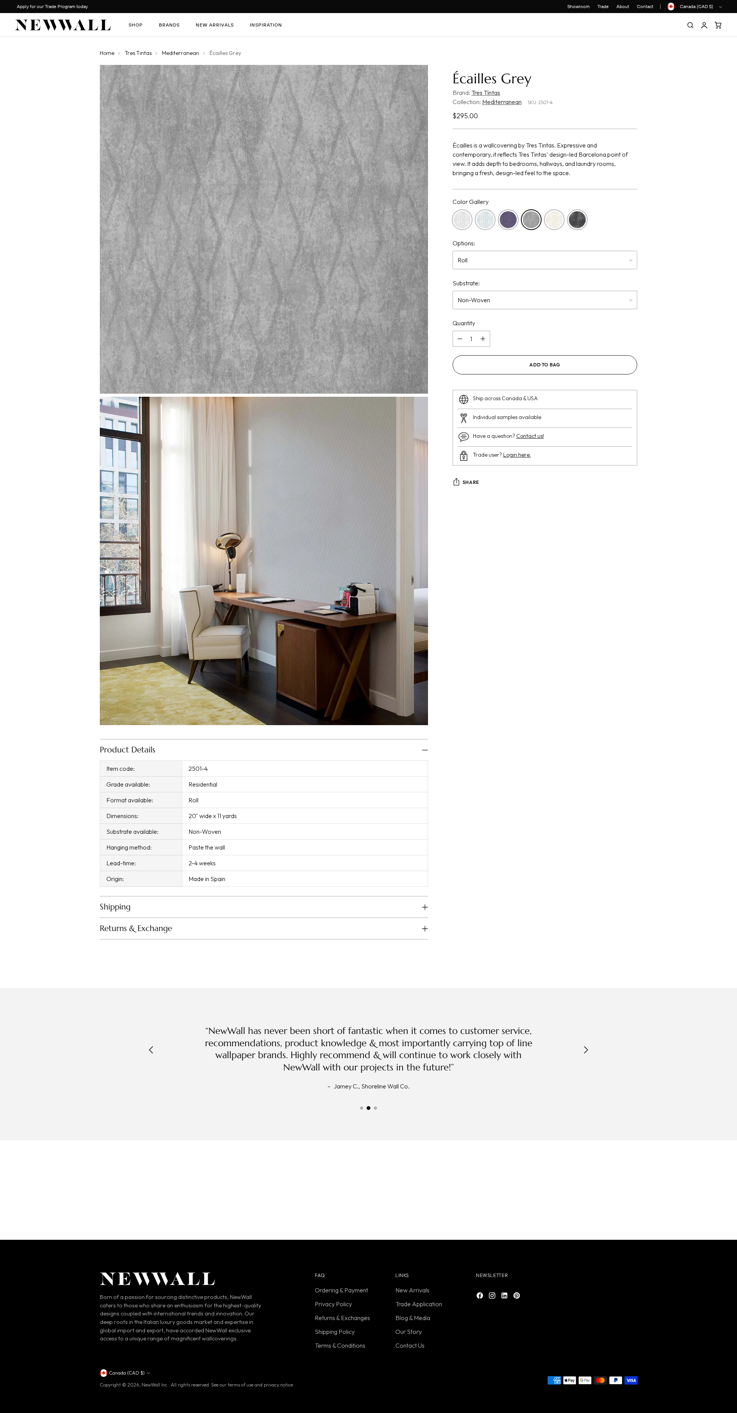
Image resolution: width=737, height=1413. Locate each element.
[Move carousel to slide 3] (375, 1108)
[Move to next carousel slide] (630, 1191)
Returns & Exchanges (342, 1318)
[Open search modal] (690, 25)
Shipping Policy (335, 1331)
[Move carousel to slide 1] (361, 1108)
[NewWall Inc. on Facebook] (480, 1297)
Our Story (408, 1331)
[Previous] (151, 1050)
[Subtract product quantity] (460, 338)
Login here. (517, 454)
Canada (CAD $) (696, 6)
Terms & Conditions (340, 1345)
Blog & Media (412, 1318)
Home (107, 53)
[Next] (585, 1050)
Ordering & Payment (341, 1290)
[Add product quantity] (483, 338)
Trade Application (418, 1304)
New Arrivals (412, 1290)
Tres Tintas (138, 53)
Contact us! (530, 435)
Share (471, 482)
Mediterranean (180, 53)
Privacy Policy (333, 1304)
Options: (464, 243)
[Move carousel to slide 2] (368, 1108)
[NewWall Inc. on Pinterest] (517, 1297)
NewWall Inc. (155, 1385)
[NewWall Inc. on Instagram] (492, 1297)
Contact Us (410, 1345)
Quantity (464, 323)
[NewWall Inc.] (63, 24)
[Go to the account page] (704, 25)
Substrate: (466, 283)
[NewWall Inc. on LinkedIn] (505, 1297)
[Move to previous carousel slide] (613, 1192)
